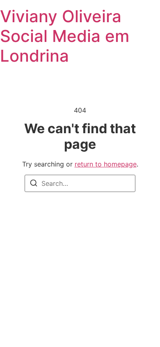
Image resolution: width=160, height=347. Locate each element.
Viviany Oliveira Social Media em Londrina (64, 36)
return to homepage (106, 164)
